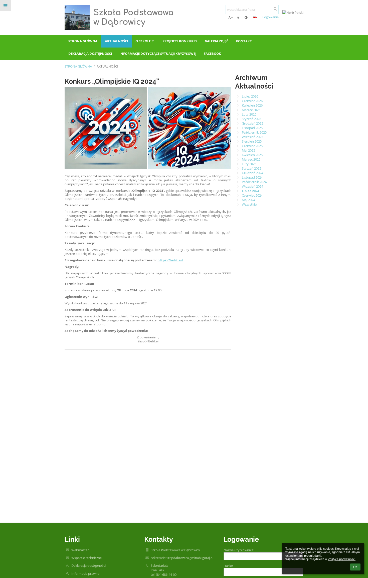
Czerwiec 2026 (252, 101)
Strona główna (78, 66)
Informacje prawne (85, 573)
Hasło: (228, 565)
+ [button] (232, 17)
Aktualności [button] (116, 41)
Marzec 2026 (251, 110)
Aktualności (107, 66)
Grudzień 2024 (252, 173)
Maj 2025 (248, 150)
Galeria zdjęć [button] (216, 41)
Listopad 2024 (252, 177)
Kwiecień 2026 (252, 105)
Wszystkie (249, 204)
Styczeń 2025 (251, 168)
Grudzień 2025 (252, 123)
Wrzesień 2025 (252, 137)
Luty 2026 (249, 114)
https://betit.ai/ (170, 260)
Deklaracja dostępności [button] (90, 53)
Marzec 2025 (251, 159)
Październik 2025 (254, 132)
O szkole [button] (143, 41)
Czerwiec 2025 (252, 146)
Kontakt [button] (244, 41)
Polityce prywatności (341, 559)
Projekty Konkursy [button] (179, 41)
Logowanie (270, 17)
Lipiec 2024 (250, 191)
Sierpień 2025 (252, 141)
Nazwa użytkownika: (239, 550)
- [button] (240, 17)
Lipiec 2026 (250, 96)
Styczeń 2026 (251, 119)
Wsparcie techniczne (86, 557)
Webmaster (80, 550)
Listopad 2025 (252, 128)
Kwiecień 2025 (252, 155)
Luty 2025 (249, 164)
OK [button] (355, 567)
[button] (246, 17)
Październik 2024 (254, 182)
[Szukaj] (275, 9)
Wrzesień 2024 (252, 186)
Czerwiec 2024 (252, 195)
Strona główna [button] (82, 41)
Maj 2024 (248, 200)
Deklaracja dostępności (88, 565)
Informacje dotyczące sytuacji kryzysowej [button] (157, 53)
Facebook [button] (212, 53)
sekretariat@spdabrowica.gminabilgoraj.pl (182, 557)
